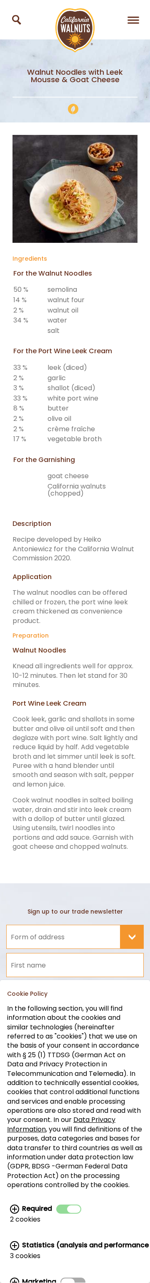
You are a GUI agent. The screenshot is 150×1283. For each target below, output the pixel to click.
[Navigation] (133, 19)
